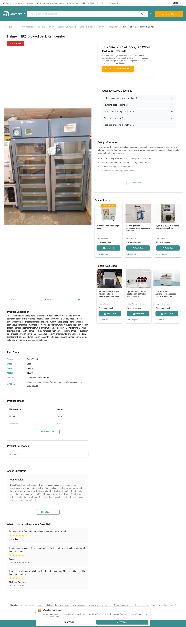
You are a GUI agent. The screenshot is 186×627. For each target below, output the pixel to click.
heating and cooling (52, 382)
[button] (47, 454)
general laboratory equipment (92, 27)
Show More (45, 432)
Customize (69, 622)
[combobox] (177, 3)
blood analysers (34, 382)
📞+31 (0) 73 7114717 (95, 3)
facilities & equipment (45, 27)
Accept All (122, 622)
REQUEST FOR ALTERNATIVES (118, 69)
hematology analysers (72, 382)
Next (80, 299)
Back (10, 27)
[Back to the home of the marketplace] (14, 13)
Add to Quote (110, 248)
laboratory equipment (67, 27)
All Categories (27, 27)
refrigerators (113, 27)
